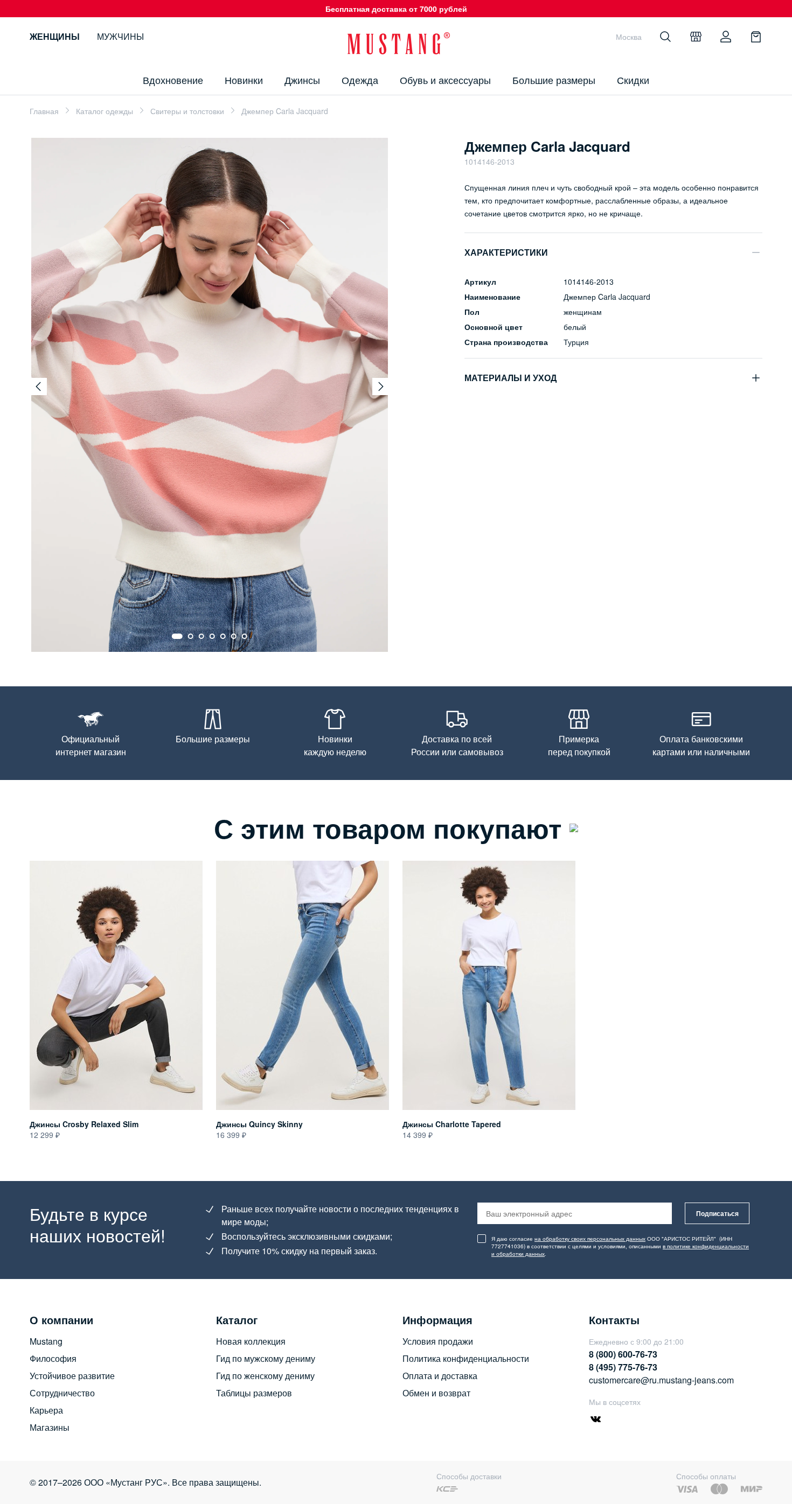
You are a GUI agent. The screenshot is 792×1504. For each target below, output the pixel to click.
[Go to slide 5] (223, 636)
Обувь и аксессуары (445, 80)
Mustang (46, 1341)
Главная (44, 111)
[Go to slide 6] (234, 636)
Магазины (50, 1427)
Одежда (360, 80)
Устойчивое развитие (72, 1375)
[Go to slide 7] (244, 636)
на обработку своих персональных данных (589, 1238)
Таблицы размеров (254, 1393)
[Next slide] (381, 386)
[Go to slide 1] (177, 636)
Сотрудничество (62, 1393)
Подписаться (717, 1213)
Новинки (244, 80)
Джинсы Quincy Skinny (259, 1124)
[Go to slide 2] (190, 636)
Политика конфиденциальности (465, 1358)
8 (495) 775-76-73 (623, 1367)
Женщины (55, 36)
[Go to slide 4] (212, 636)
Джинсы (302, 80)
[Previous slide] (38, 386)
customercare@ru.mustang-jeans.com (661, 1380)
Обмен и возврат (436, 1393)
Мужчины (120, 36)
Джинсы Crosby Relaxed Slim (84, 1124)
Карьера (46, 1410)
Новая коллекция (251, 1341)
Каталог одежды (104, 111)
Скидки (633, 80)
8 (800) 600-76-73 (623, 1354)
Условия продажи (437, 1341)
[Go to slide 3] (201, 636)
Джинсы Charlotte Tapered (451, 1124)
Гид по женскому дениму (265, 1375)
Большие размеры (553, 80)
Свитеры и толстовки (187, 111)
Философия (53, 1358)
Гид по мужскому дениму (265, 1358)
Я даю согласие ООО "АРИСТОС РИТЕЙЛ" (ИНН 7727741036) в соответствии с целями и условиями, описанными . (620, 1246)
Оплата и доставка (439, 1375)
